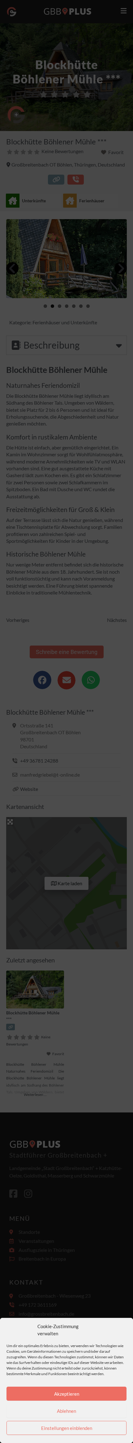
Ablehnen (66, 1411)
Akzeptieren (66, 1394)
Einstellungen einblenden (66, 1428)
